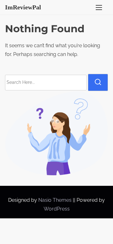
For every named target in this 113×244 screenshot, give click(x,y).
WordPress (57, 209)
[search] (98, 82)
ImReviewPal (23, 7)
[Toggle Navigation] (99, 7)
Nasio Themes (55, 200)
